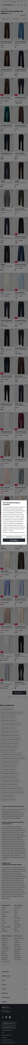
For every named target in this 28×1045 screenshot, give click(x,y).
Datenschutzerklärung (14, 532)
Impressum (22, 532)
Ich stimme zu (14, 540)
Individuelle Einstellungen (14, 537)
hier (21, 528)
